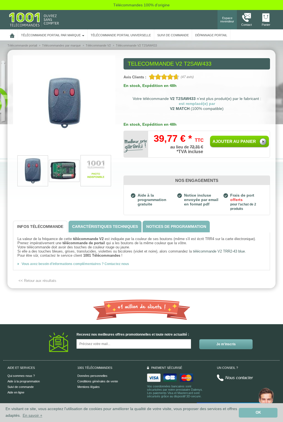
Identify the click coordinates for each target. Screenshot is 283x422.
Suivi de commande (20, 386)
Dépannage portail (211, 35)
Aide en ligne (15, 392)
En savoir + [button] (32, 415)
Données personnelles (92, 375)
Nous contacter (239, 377)
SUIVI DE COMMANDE (173, 35)
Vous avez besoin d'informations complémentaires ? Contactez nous (75, 264)
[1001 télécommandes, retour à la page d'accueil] (12, 34)
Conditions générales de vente (97, 381)
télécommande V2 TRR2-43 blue (218, 251)
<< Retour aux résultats (37, 281)
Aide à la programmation (23, 381)
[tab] (40, 227)
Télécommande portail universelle (121, 35)
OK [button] (258, 413)
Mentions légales (88, 386)
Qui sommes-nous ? (21, 375)
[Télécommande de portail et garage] (34, 19)
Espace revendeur (227, 19)
